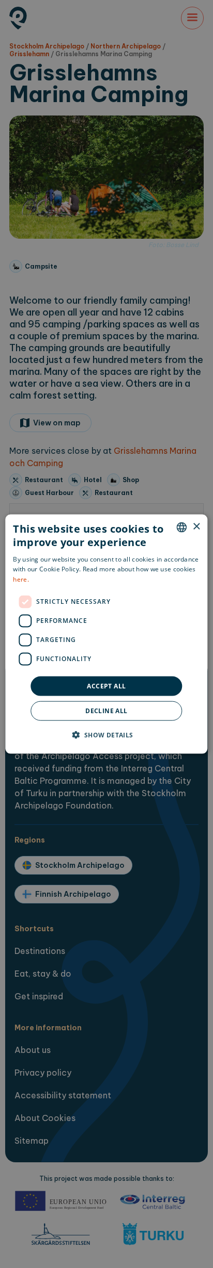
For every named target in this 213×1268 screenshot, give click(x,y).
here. (21, 579)
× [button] (196, 527)
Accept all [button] (106, 686)
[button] (106, 735)
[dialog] (106, 634)
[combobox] (182, 527)
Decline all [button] (106, 710)
